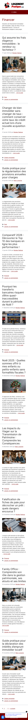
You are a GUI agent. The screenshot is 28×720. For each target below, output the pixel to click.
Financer (6, 275)
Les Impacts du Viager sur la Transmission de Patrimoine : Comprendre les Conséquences (11, 436)
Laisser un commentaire (11, 99)
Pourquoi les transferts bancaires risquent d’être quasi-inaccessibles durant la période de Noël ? (13, 295)
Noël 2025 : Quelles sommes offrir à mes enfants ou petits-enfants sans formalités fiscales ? (14, 366)
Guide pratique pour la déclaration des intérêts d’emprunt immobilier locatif (14, 645)
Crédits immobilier (9, 157)
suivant (12, 708)
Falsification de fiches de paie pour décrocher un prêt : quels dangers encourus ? (13, 505)
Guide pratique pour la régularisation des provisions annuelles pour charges (14, 173)
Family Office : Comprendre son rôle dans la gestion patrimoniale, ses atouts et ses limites (14, 575)
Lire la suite (19, 92)
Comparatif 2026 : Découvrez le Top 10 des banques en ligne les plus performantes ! (13, 241)
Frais (5, 97)
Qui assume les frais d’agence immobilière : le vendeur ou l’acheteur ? (14, 43)
